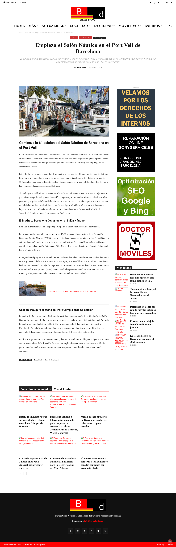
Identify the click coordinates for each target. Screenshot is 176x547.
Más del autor (63, 389)
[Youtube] (167, 2)
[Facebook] (150, 2)
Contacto (170, 545)
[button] (170, 26)
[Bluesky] (171, 2)
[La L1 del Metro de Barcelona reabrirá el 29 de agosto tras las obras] (121, 342)
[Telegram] (104, 77)
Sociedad (79, 26)
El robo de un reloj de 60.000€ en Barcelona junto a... (142, 324)
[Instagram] (154, 2)
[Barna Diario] (88, 14)
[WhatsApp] (98, 77)
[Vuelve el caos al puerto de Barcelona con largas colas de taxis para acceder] (95, 404)
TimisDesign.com (39, 545)
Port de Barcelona (51, 360)
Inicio (21, 32)
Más (32, 26)
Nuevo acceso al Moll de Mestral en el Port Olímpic (72, 291)
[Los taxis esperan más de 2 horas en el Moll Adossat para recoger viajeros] (33, 446)
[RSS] (159, 2)
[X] (163, 2)
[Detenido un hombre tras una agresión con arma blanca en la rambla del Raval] (121, 282)
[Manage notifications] (170, 541)
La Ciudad (103, 26)
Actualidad (53, 26)
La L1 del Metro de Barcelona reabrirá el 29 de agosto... (142, 338)
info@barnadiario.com (94, 521)
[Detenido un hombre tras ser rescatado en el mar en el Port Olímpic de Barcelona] (33, 404)
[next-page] (25, 473)
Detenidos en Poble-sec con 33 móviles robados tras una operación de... (143, 309)
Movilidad (128, 26)
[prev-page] (20, 473)
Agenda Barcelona (85, 38)
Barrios (152, 26)
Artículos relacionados (36, 389)
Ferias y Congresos (99, 38)
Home (19, 26)
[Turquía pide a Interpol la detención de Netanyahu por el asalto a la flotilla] (121, 292)
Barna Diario (81, 67)
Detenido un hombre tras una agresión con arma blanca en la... (142, 277)
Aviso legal (161, 545)
